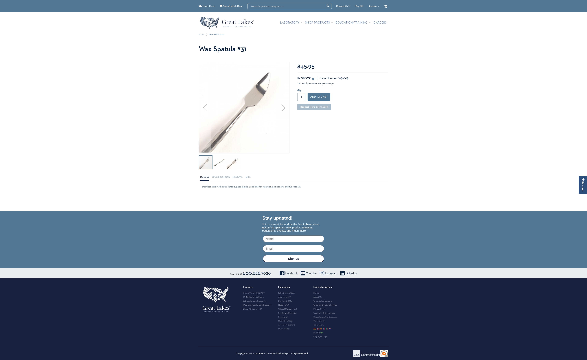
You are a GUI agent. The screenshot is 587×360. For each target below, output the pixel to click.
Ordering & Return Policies (325, 304)
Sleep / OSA (283, 304)
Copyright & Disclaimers (324, 312)
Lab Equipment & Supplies (254, 300)
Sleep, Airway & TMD (252, 308)
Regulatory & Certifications (325, 316)
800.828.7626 (257, 273)
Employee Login (320, 336)
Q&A (248, 177)
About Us (317, 297)
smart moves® (284, 297)
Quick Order (209, 6)
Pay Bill (359, 6)
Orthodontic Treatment (253, 297)
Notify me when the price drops (317, 83)
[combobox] (289, 6)
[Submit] (328, 5)
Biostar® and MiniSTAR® (253, 293)
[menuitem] (343, 6)
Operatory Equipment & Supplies (257, 304)
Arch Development (286, 324)
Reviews (238, 177)
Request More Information (314, 107)
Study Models (284, 328)
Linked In (351, 273)
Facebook (291, 273)
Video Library (319, 320)
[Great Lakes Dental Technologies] (227, 23)
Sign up (293, 258)
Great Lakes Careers (322, 300)
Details (204, 177)
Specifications (221, 177)
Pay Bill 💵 (318, 332)
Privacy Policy (319, 308)
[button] (205, 107)
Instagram (331, 273)
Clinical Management (287, 308)
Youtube (311, 273)
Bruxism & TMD (285, 300)
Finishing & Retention (287, 312)
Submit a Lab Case (232, 6)
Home (202, 35)
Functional (283, 316)
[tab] (204, 177)
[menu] (343, 6)
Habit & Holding (285, 320)
